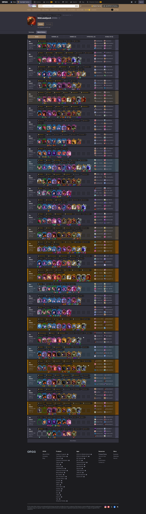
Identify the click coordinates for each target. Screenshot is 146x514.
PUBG (57, 464)
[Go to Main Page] (5, 2)
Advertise (116, 456)
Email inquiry (102, 460)
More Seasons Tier (67, 15)
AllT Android (79, 458)
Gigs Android (79, 466)
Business (115, 454)
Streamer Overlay (61, 501)
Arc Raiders (59, 474)
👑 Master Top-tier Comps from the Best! (91, 6)
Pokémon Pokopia (61, 470)
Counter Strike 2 (60, 478)
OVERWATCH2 (60, 468)
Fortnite (58, 480)
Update (41, 24)
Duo (57, 492)
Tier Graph (48, 24)
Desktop (58, 488)
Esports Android (80, 474)
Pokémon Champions (62, 460)
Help (100, 458)
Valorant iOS (79, 464)
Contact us (101, 462)
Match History (41, 32)
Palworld (58, 458)
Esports (58, 497)
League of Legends (61, 454)
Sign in (141, 2)
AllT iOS (78, 460)
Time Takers (59, 486)
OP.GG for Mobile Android (83, 454)
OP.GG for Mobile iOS (81, 456)
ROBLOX (58, 466)
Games (58, 490)
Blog (44, 458)
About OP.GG (46, 454)
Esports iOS (79, 476)
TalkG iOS (79, 472)
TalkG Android (80, 470)
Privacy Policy (103, 454)
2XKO (57, 484)
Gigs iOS (78, 468)
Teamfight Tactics (24, 2)
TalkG (57, 494)
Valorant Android (81, 462)
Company (45, 456)
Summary (31, 32)
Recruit (115, 458)
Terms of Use (102, 456)
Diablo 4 (58, 482)
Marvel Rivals (59, 472)
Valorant (58, 462)
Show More (73, 440)
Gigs (57, 499)
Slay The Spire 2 (60, 476)
